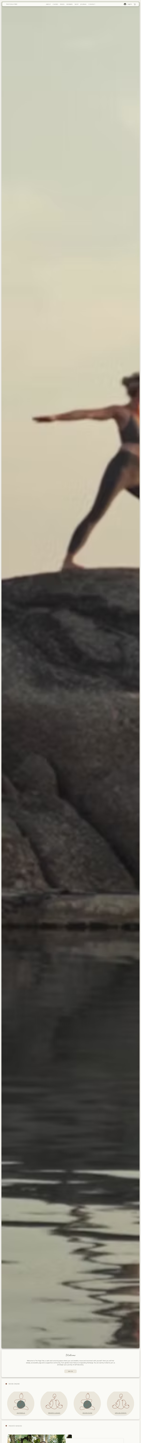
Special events (120, 1413)
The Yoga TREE (11, 4)
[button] (69, 4)
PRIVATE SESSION (15, 1426)
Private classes (54, 1413)
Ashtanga (21, 1413)
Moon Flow (87, 1413)
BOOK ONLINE (14, 1384)
